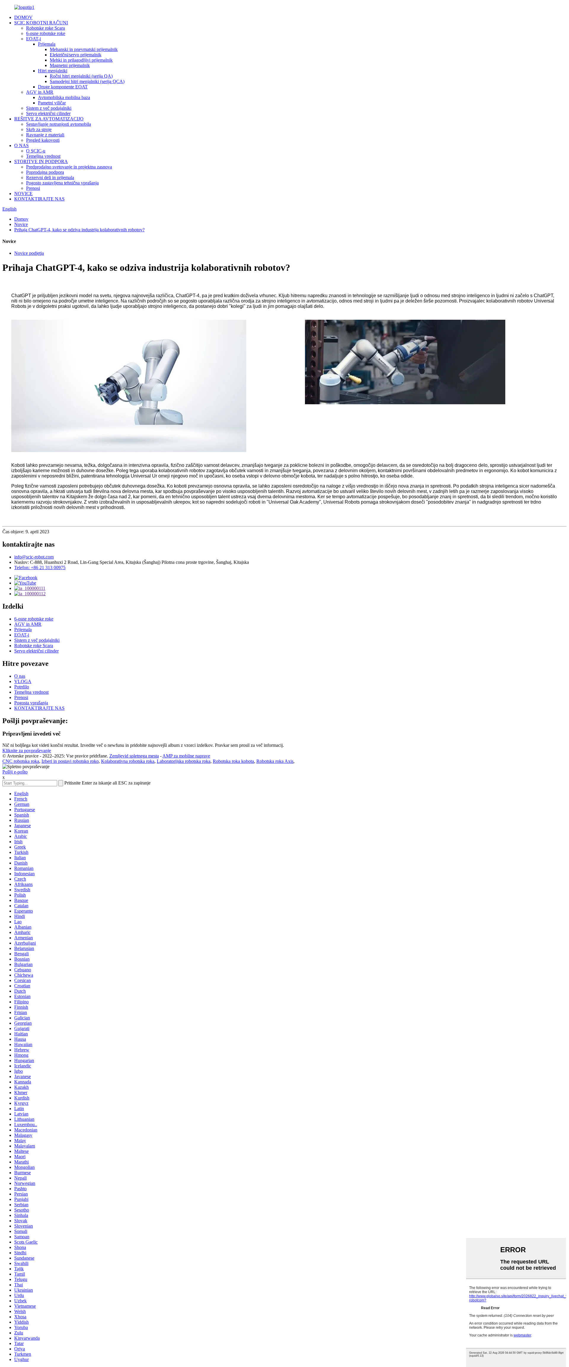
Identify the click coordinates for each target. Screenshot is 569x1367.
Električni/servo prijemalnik (75, 54)
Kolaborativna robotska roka (127, 761)
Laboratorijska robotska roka (183, 761)
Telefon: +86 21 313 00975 (39, 567)
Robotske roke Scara (45, 28)
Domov (21, 219)
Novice (21, 224)
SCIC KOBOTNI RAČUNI (41, 22)
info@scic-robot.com (34, 556)
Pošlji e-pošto (15, 771)
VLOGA (22, 681)
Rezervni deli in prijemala (50, 177)
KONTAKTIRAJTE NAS (39, 198)
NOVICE (23, 193)
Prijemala (46, 44)
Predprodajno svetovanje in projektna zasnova (69, 166)
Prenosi (33, 188)
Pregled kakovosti (43, 140)
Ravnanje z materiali (45, 134)
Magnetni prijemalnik (70, 65)
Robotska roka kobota (233, 761)
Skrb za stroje (39, 129)
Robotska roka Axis (274, 761)
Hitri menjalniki (52, 70)
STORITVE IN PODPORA (41, 161)
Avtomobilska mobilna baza (64, 97)
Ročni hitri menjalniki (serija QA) (81, 76)
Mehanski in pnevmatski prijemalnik (84, 49)
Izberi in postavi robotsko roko (70, 761)
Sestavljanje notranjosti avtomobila (58, 124)
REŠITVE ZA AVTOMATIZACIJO (49, 118)
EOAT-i (33, 38)
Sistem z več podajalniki (48, 108)
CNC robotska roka (20, 761)
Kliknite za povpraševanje (26, 750)
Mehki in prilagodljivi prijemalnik (81, 60)
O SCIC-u (35, 150)
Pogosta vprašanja (31, 702)
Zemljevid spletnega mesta (134, 755)
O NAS (21, 145)
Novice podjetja (29, 253)
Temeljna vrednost (43, 156)
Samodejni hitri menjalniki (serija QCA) (87, 81)
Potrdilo (21, 686)
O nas (19, 676)
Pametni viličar (52, 102)
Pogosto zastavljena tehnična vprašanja (62, 182)
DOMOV (23, 17)
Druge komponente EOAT (63, 86)
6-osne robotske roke (45, 33)
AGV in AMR (39, 92)
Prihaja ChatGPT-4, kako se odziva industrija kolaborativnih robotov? (79, 229)
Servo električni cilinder (48, 113)
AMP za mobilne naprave (186, 755)
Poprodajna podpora (45, 172)
